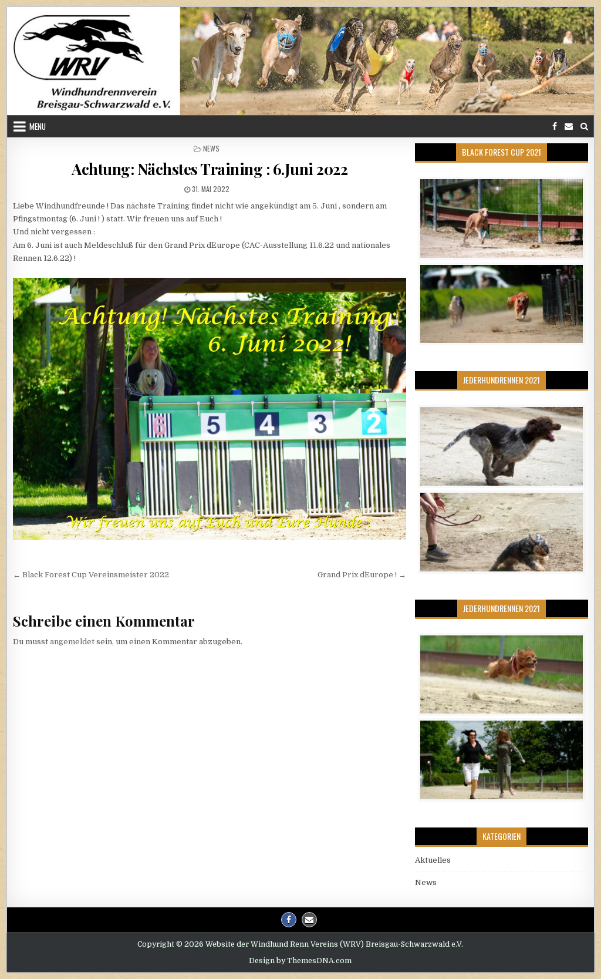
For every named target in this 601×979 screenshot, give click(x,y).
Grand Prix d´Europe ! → (362, 574)
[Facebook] (554, 126)
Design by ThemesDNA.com (300, 961)
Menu (37, 126)
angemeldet (72, 641)
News (211, 148)
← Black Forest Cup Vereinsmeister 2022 (91, 574)
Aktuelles (433, 860)
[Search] (584, 126)
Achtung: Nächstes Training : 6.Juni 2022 (209, 169)
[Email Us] (569, 126)
